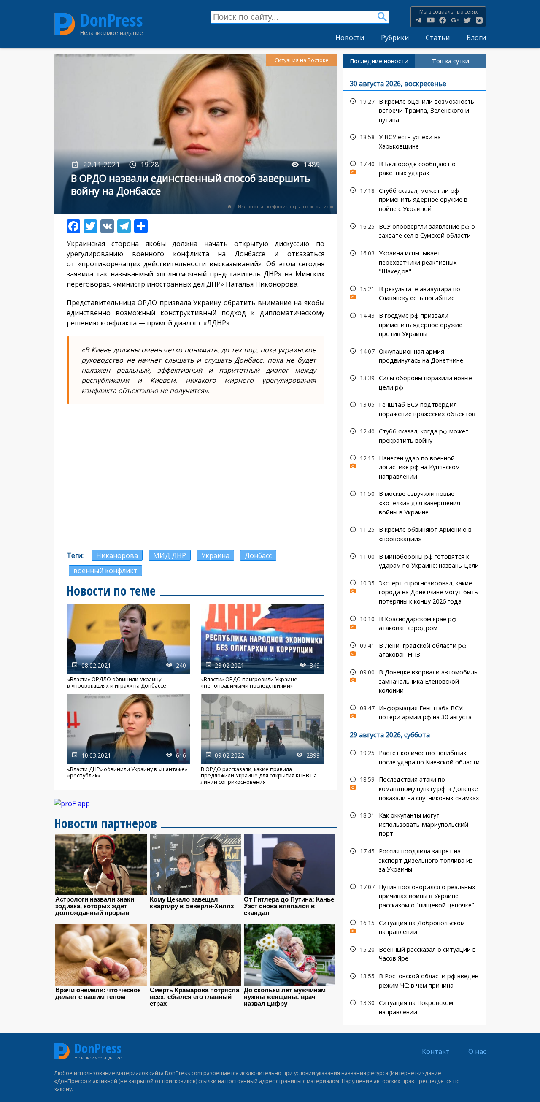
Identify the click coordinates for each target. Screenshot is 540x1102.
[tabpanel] (414, 546)
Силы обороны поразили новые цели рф (414, 381)
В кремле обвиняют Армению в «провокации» (414, 533)
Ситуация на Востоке (302, 60)
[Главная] (65, 24)
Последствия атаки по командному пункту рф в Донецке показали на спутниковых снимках (414, 787)
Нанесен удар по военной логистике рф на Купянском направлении (414, 466)
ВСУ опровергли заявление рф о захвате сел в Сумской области (414, 230)
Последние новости (379, 61)
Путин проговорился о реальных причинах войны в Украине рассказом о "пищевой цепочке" (414, 895)
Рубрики (395, 37)
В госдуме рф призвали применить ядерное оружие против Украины (414, 324)
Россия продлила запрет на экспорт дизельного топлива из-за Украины (414, 859)
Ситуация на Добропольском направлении (414, 926)
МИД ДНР (169, 555)
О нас (477, 1051)
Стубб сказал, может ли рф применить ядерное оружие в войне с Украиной (414, 199)
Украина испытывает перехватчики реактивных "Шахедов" (414, 261)
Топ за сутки (450, 61)
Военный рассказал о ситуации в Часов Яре (414, 953)
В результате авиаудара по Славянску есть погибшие (414, 292)
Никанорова (117, 555)
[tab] (379, 61)
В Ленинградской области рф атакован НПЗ (414, 649)
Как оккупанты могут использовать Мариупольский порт (414, 823)
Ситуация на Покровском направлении (414, 1006)
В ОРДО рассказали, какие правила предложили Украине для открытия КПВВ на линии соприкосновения (262, 739)
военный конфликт (105, 570)
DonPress (111, 20)
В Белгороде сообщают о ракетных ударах (414, 167)
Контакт (436, 1051)
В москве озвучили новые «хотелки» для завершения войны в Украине (414, 502)
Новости (349, 37)
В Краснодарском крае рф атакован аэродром (414, 622)
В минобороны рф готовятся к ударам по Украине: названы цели (414, 560)
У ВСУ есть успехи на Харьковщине (414, 140)
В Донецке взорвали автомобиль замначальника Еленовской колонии (414, 680)
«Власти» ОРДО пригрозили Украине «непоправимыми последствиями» (262, 646)
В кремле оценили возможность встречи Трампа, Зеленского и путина (414, 110)
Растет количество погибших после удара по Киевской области (414, 756)
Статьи (438, 37)
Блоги (476, 37)
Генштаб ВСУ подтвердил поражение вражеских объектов (414, 408)
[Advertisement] (195, 471)
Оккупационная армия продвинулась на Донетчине (414, 355)
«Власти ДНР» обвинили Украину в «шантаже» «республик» (128, 739)
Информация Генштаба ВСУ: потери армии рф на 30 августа (414, 711)
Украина (215, 555)
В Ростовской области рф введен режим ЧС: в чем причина (414, 979)
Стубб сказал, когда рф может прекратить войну (414, 434)
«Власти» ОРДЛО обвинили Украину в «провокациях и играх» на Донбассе (128, 646)
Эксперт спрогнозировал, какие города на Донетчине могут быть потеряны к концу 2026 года (414, 591)
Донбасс (258, 555)
